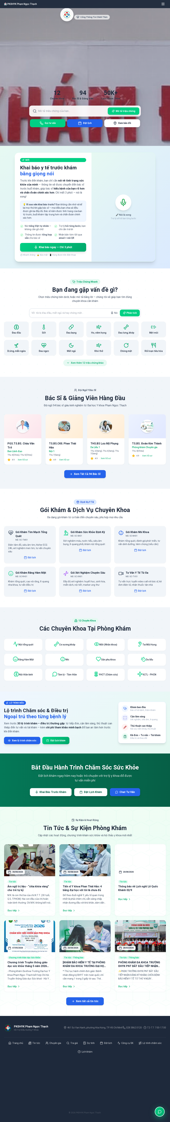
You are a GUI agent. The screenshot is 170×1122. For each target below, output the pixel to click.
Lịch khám (87, 1051)
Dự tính (91, 1043)
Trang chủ (17, 1043)
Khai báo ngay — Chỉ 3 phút (55, 247)
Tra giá (74, 1043)
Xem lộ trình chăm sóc (24, 740)
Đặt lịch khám (57, 740)
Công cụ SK (127, 1043)
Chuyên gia (55, 1043)
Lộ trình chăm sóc (152, 1043)
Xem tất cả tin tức (87, 1001)
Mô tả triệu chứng (125, 111)
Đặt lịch (32, 557)
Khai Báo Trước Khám (53, 792)
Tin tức (36, 1043)
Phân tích (132, 313)
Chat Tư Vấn (127, 792)
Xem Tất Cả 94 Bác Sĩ (87, 474)
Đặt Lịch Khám (93, 792)
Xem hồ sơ (23, 460)
